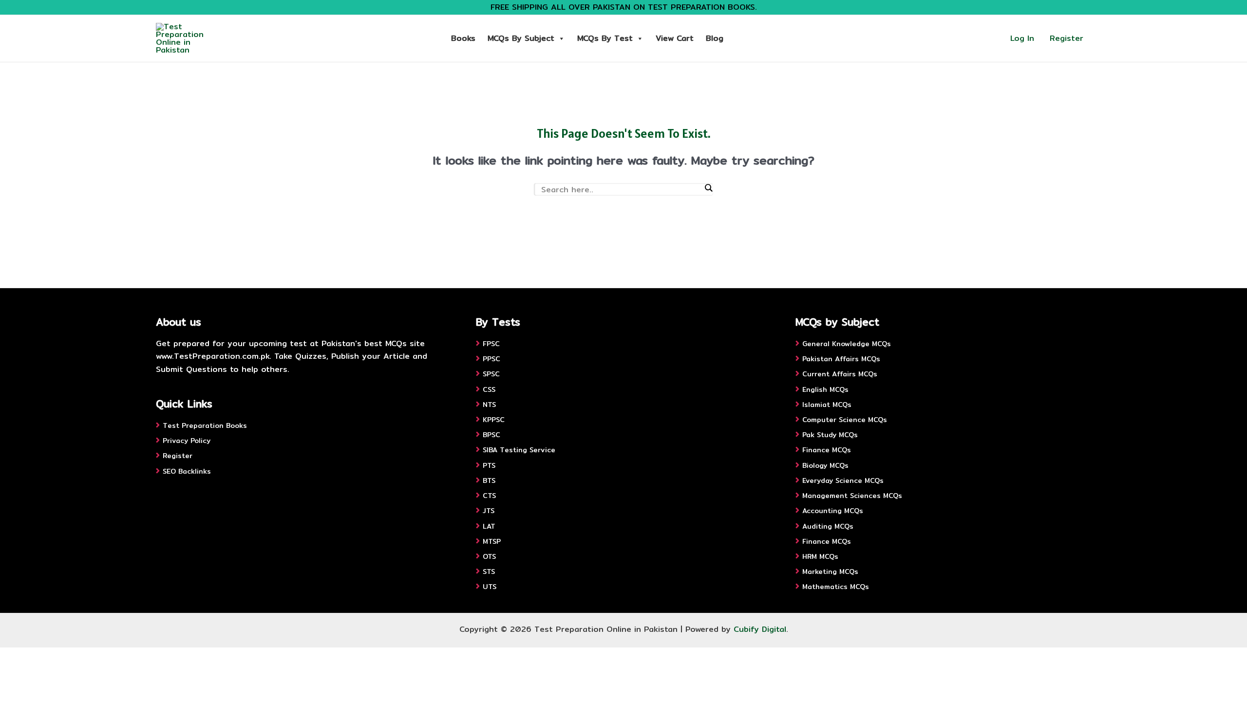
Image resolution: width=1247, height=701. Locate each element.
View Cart (675, 38)
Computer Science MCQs (844, 419)
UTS (489, 586)
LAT (489, 526)
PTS (489, 465)
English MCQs (825, 389)
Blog (714, 38)
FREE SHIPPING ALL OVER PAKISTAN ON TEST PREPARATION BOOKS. (624, 7)
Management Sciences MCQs (852, 495)
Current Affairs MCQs (839, 374)
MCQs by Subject (521, 38)
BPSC (491, 434)
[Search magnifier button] (708, 188)
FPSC (491, 343)
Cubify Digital (760, 629)
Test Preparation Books (205, 425)
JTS (488, 510)
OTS (489, 556)
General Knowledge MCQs (846, 343)
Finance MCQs (826, 449)
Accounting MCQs (832, 510)
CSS (489, 389)
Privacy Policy (186, 440)
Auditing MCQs (827, 526)
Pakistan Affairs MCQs (841, 358)
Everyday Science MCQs (843, 480)
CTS (489, 495)
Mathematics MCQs (835, 586)
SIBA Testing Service (519, 449)
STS (489, 571)
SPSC (491, 374)
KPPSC (494, 419)
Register (1066, 38)
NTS (489, 404)
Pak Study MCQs (830, 434)
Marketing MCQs (830, 571)
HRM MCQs (820, 556)
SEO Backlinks (187, 471)
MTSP (492, 541)
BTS (489, 480)
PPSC (491, 358)
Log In (1022, 38)
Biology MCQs (825, 465)
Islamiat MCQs (826, 404)
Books (463, 38)
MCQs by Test (605, 38)
